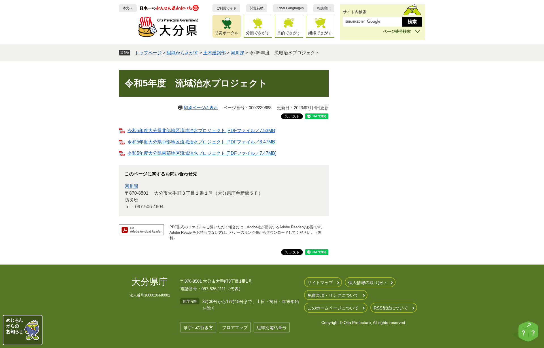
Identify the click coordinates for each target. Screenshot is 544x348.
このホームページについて (332, 308)
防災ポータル (227, 33)
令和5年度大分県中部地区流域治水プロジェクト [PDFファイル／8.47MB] (202, 141)
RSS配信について (391, 308)
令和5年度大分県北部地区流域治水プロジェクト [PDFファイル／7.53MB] (202, 130)
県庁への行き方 (198, 327)
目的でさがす (289, 33)
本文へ (128, 8)
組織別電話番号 (271, 327)
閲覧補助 (257, 8)
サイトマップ (320, 282)
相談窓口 (324, 8)
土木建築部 (214, 52)
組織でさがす (320, 33)
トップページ (148, 52)
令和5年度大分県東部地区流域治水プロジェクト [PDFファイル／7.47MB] (202, 153)
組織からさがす (182, 52)
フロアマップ (235, 327)
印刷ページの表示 (201, 107)
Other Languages (290, 8)
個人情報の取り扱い (367, 282)
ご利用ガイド (226, 8)
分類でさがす (258, 33)
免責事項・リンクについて (332, 295)
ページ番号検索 (397, 31)
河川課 (237, 52)
